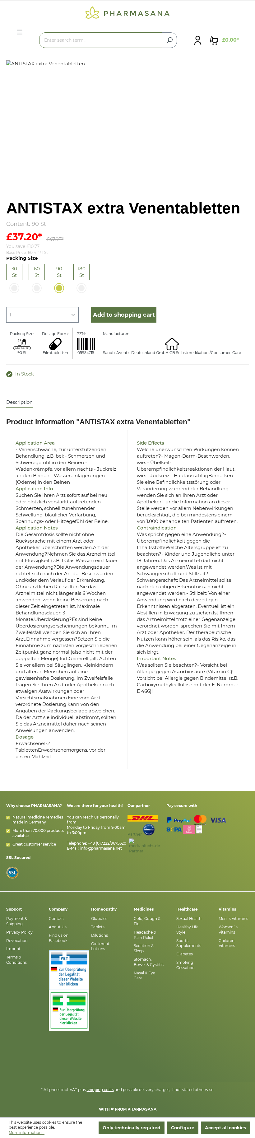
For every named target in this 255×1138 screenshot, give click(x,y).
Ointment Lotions (100, 946)
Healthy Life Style (187, 930)
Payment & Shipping (16, 921)
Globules (99, 918)
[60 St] (37, 288)
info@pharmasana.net (101, 848)
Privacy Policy (19, 932)
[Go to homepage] (127, 12)
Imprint (13, 948)
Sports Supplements (188, 943)
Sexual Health (189, 918)
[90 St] (59, 288)
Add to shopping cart (124, 314)
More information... (26, 1132)
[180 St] (81, 288)
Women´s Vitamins (228, 930)
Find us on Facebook (58, 938)
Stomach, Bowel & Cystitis (149, 962)
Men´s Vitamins (233, 918)
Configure (182, 1128)
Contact (56, 918)
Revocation (17, 940)
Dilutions (99, 935)
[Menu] (19, 32)
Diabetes (184, 954)
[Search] (169, 40)
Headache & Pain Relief (145, 935)
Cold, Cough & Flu (147, 921)
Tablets (97, 927)
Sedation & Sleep (144, 948)
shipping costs (100, 1089)
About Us (58, 927)
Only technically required (131, 1128)
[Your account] (197, 40)
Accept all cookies (225, 1128)
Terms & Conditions (16, 960)
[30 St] (14, 288)
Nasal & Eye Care (144, 976)
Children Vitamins (227, 943)
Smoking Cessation (185, 965)
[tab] (19, 402)
